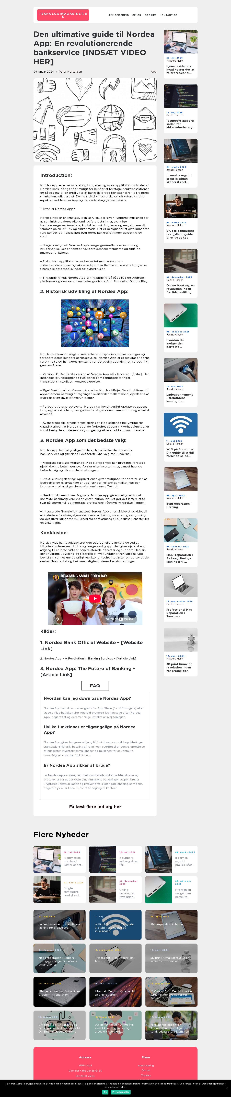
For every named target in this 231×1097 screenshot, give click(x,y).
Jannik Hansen (174, 170)
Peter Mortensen (70, 71)
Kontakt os (168, 15)
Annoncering (119, 15)
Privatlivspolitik (120, 1092)
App (154, 71)
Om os (136, 15)
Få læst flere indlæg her (95, 806)
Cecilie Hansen (174, 115)
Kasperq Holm (174, 61)
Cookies (150, 15)
